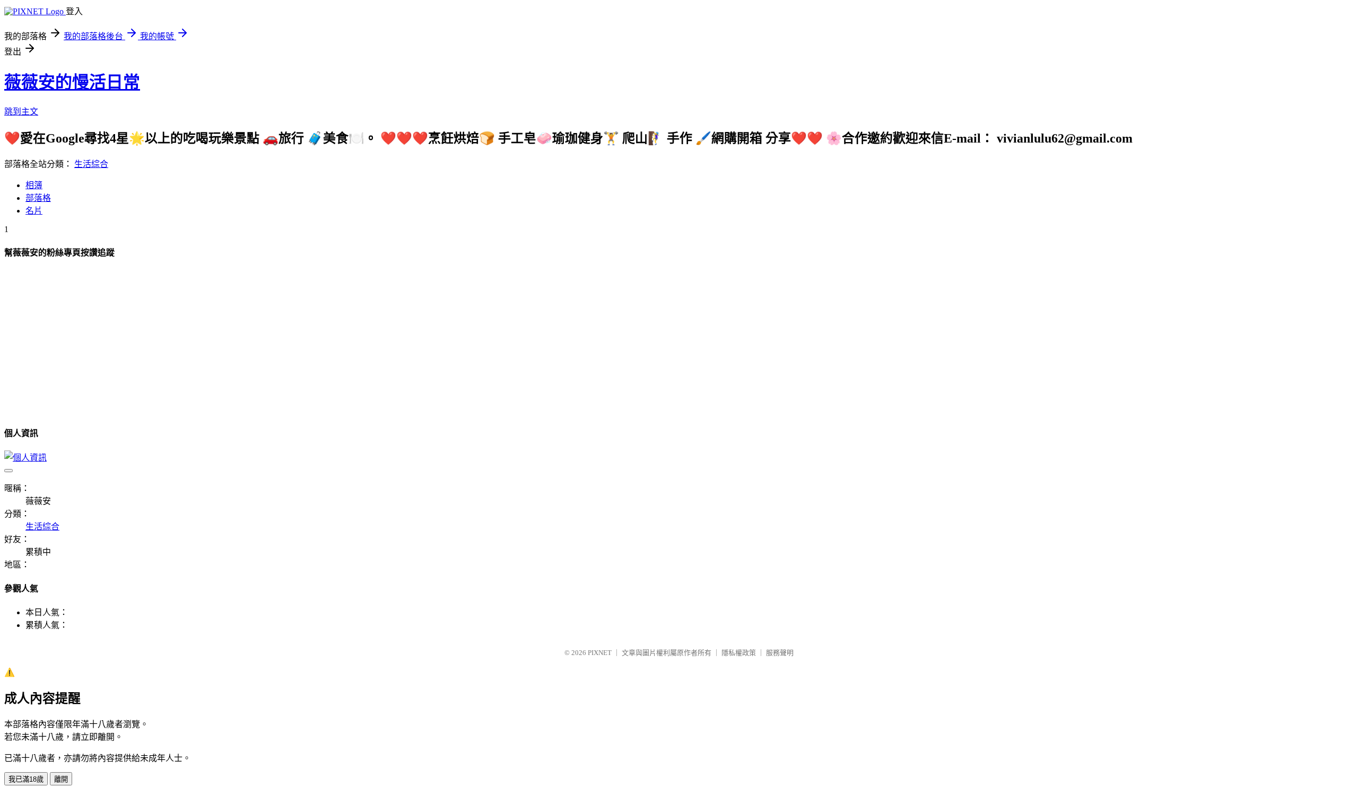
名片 (33, 210)
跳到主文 (21, 111)
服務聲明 (780, 653)
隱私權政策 (738, 653)
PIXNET (600, 653)
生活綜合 (91, 164)
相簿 (33, 185)
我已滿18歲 (25, 779)
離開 (61, 779)
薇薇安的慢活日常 (72, 82)
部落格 (38, 197)
